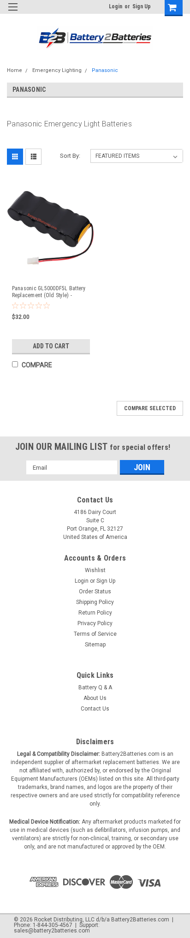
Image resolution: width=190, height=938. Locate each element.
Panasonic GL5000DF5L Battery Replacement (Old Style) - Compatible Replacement (49, 292)
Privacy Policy (95, 623)
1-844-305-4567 (52, 925)
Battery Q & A (95, 687)
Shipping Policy (95, 602)
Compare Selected (150, 408)
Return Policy (95, 612)
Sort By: (70, 155)
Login (115, 6)
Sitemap (95, 644)
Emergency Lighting (57, 70)
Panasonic (105, 70)
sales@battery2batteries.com (52, 930)
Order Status (95, 591)
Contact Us (95, 708)
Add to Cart (51, 346)
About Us (95, 698)
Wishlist (95, 570)
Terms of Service (95, 634)
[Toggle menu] (12, 12)
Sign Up (141, 6)
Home (14, 70)
